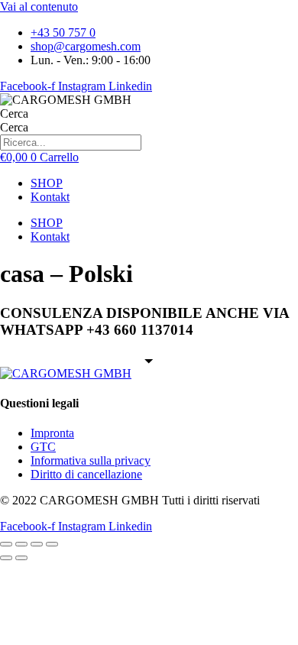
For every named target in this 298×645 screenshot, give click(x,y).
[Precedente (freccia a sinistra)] (6, 558)
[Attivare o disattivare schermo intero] (21, 544)
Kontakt (50, 196)
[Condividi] (37, 544)
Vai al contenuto (39, 6)
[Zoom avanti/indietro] (6, 544)
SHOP (47, 183)
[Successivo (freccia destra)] (21, 558)
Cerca (14, 113)
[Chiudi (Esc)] (52, 544)
